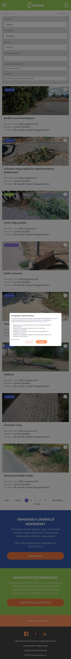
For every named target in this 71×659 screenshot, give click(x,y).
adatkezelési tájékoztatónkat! (40, 321)
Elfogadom (41, 342)
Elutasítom (29, 342)
